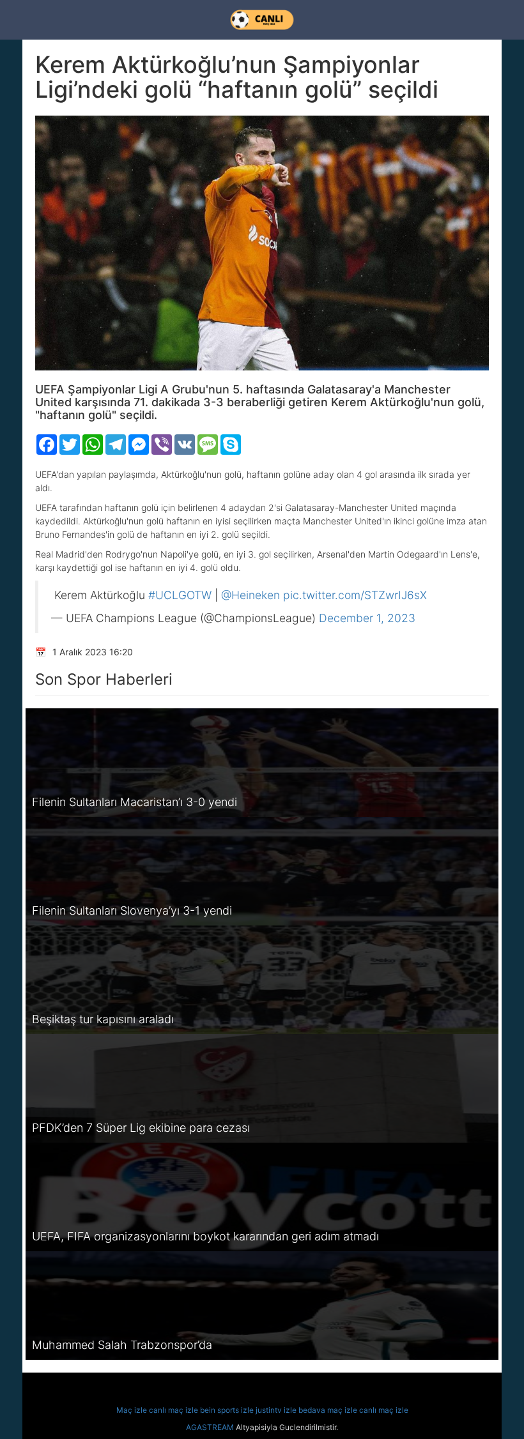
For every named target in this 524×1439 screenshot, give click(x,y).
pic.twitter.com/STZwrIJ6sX (355, 595)
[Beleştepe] (262, 20)
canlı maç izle (173, 1410)
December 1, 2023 (367, 618)
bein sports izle (227, 1410)
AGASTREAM (210, 1427)
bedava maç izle (327, 1410)
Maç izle (131, 1410)
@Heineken (250, 595)
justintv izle (276, 1410)
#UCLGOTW (180, 595)
